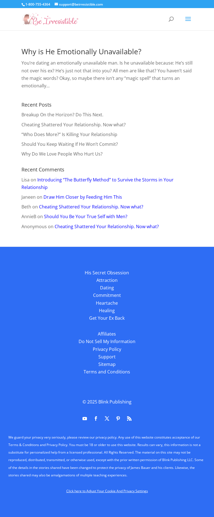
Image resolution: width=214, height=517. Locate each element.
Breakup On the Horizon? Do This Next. (62, 115)
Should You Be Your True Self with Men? (85, 216)
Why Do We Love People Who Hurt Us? (62, 154)
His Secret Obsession (107, 273)
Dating (107, 288)
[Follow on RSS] (129, 418)
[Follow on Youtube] (84, 418)
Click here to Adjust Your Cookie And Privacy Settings (107, 491)
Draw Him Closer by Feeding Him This (82, 197)
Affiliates (107, 334)
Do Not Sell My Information (107, 341)
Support (107, 357)
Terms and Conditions (107, 372)
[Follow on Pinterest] (118, 418)
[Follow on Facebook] (95, 418)
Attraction (107, 280)
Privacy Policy (107, 349)
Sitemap (107, 364)
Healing (107, 310)
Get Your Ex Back (107, 318)
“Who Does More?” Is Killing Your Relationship (69, 134)
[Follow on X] (107, 418)
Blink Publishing (115, 402)
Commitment (107, 295)
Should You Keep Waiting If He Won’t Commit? (69, 144)
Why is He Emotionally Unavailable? (81, 51)
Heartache (107, 303)
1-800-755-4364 (37, 4)
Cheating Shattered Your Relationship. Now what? (73, 125)
